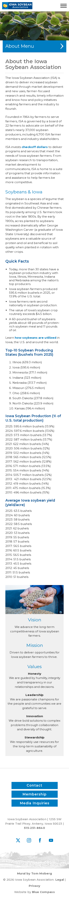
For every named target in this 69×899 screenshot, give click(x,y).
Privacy (34, 886)
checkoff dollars (35, 147)
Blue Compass (43, 892)
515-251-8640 (34, 828)
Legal (59, 879)
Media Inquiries (34, 803)
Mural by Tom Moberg (34, 873)
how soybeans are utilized (35, 337)
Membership (34, 794)
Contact (34, 785)
